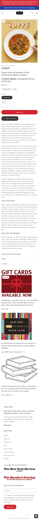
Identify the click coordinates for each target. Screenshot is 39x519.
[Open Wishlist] (36, 516)
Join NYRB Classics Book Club (11, 352)
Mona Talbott (10, 79)
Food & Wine (7, 89)
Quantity (3, 101)
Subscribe (10, 507)
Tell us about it (6, 395)
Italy (15, 89)
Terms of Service (9, 455)
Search (6, 435)
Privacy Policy (8, 449)
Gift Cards (4, 309)
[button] (2, 13)
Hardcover (6, 97)
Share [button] (5, 264)
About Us (7, 439)
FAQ (5, 445)
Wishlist (6, 458)
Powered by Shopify (26, 518)
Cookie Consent (9, 452)
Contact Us (7, 442)
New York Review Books (17, 518)
